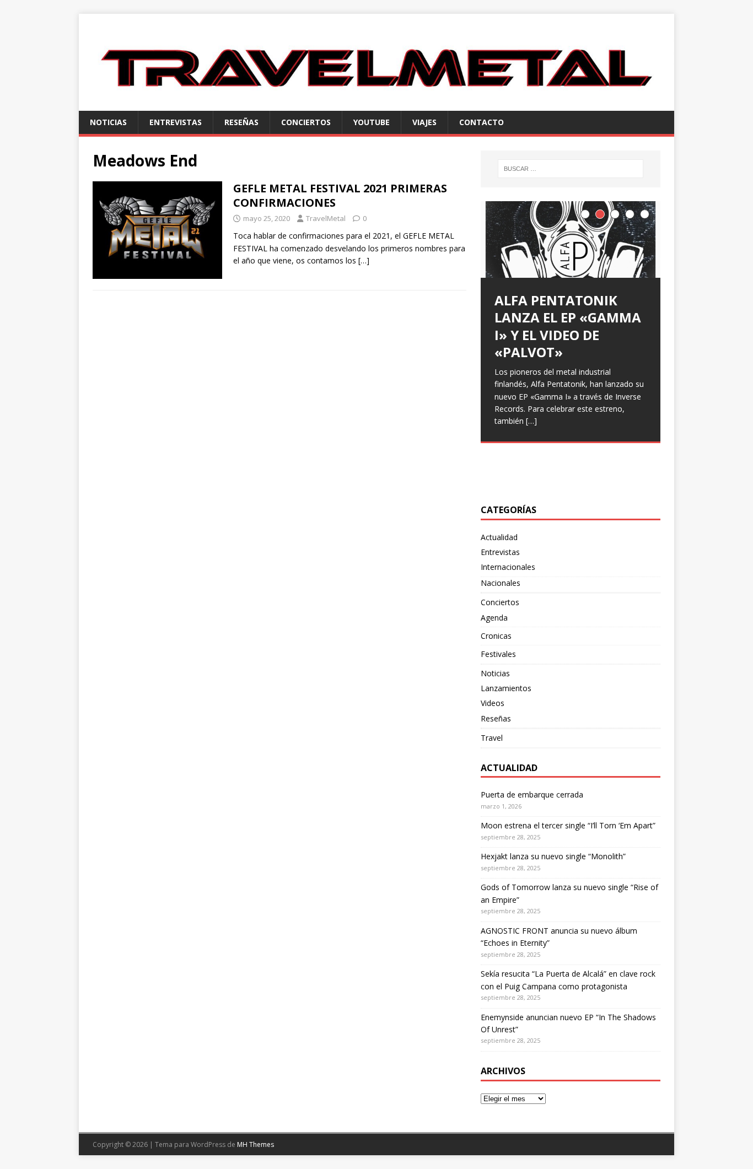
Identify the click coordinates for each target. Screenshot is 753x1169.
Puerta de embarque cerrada (532, 794)
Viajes (424, 122)
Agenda (494, 617)
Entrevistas (175, 122)
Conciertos (306, 122)
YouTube (371, 122)
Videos (492, 703)
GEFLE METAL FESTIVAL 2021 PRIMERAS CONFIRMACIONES (340, 195)
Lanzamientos (506, 688)
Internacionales (508, 567)
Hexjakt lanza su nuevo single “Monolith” (553, 856)
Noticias (108, 122)
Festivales (498, 654)
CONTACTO (481, 122)
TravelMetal (326, 218)
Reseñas (241, 122)
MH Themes (255, 1144)
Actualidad (499, 537)
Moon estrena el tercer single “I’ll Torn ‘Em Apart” (568, 825)
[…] (363, 260)
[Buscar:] (571, 168)
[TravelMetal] (376, 104)
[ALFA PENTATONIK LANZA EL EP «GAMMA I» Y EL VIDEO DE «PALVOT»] (570, 239)
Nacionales (500, 583)
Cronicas (496, 636)
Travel (492, 737)
